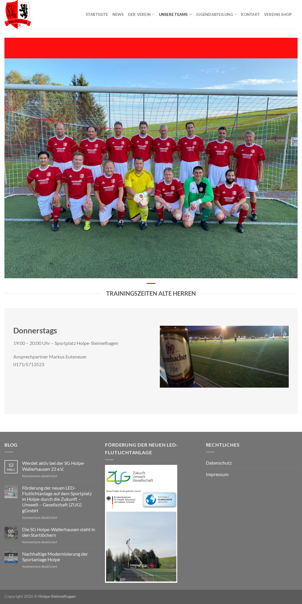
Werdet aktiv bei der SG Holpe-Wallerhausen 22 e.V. (53, 465)
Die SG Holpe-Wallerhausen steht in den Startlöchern (58, 532)
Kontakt (250, 14)
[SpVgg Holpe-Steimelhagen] (40, 14)
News (118, 14)
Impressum (217, 474)
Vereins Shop (278, 14)
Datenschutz (219, 462)
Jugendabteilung (214, 14)
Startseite (97, 14)
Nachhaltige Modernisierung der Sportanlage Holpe (55, 556)
